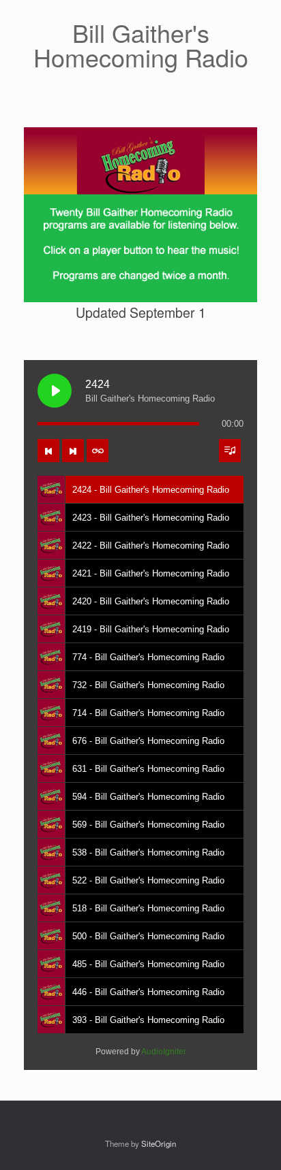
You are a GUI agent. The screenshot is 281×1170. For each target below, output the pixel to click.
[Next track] (73, 450)
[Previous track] (48, 450)
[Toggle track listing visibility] (230, 450)
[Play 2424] (55, 391)
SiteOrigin (158, 1143)
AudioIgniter (163, 1051)
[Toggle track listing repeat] (97, 450)
